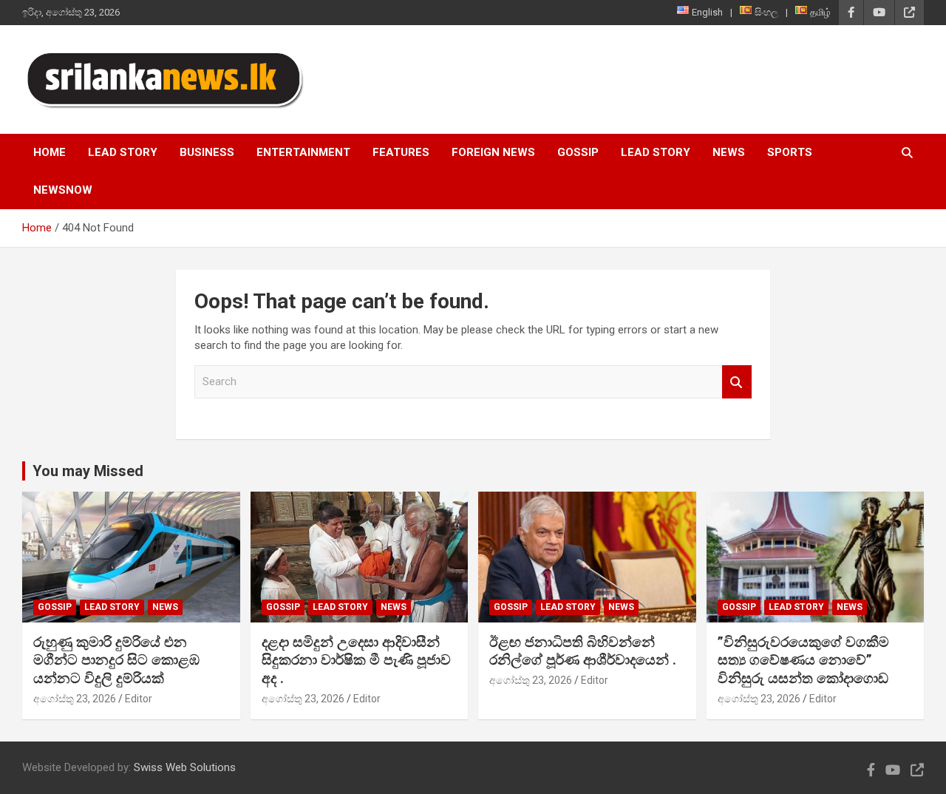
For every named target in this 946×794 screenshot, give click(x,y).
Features (400, 152)
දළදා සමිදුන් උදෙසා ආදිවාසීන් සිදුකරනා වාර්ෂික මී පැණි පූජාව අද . (356, 660)
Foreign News (493, 152)
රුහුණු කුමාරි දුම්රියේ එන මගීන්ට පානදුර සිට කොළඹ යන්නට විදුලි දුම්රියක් (116, 660)
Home (49, 152)
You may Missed (88, 471)
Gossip (578, 152)
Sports (789, 152)
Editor (138, 699)
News (728, 152)
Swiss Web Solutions (185, 767)
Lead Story (122, 152)
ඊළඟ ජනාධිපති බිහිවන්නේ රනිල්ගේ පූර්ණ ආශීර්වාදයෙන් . (582, 651)
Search (737, 381)
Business (207, 152)
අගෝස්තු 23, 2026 (74, 699)
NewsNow (62, 190)
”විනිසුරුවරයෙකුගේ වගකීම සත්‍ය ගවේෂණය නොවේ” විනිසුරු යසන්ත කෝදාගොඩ (803, 660)
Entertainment (303, 152)
